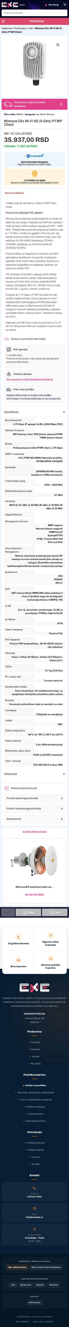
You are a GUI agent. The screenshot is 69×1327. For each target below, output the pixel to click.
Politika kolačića (36, 1150)
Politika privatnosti (36, 1143)
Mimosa (50, 114)
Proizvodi (35, 1042)
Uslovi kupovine (35, 1114)
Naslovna (7, 28)
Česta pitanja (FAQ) (36, 1121)
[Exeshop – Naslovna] (34, 987)
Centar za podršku (35, 1085)
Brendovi (35, 1049)
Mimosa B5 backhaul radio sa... (34, 887)
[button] (58, 45)
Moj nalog (36, 1063)
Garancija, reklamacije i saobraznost (35, 1092)
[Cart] (64, 4)
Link (30, 28)
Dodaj (31, 912)
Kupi (57, 912)
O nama (36, 1157)
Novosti (35, 1056)
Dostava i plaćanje (35, 1107)
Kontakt (35, 1164)
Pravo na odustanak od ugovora (36, 1099)
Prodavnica (20, 28)
